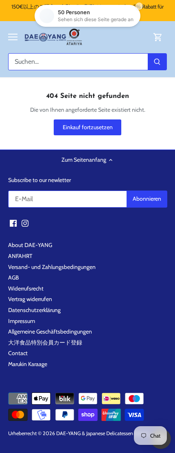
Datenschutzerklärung (34, 310)
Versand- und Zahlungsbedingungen (52, 267)
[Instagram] (25, 223)
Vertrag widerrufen (30, 299)
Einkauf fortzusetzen (88, 127)
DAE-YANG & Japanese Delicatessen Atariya (102, 433)
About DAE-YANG (30, 245)
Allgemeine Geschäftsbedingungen (50, 331)
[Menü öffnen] (13, 37)
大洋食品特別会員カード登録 (45, 342)
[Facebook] (13, 223)
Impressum (21, 321)
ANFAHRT (20, 256)
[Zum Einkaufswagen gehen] (158, 37)
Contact (18, 353)
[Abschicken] (157, 62)
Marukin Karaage (27, 364)
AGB (13, 277)
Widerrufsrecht (26, 288)
